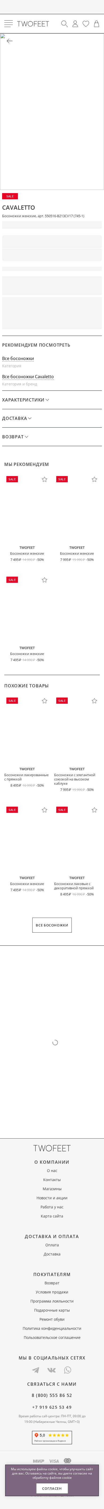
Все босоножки (18, 358)
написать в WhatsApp (52, 321)
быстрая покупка (77, 304)
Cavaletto (18, 207)
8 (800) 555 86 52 (52, 1395)
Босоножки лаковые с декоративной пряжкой (74, 886)
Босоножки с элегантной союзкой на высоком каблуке (74, 779)
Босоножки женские (27, 553)
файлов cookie (60, 1477)
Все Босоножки (52, 925)
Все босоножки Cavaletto (28, 377)
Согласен (52, 1488)
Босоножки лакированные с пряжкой (26, 777)
